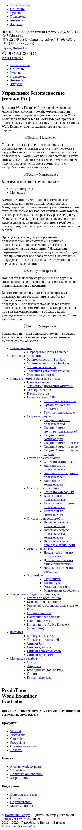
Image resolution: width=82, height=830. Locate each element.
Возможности (20, 5)
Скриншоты (52, 579)
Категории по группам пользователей (60, 505)
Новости (16, 750)
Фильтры (16, 632)
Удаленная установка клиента (48, 371)
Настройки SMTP (39, 620)
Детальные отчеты (40, 549)
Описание (17, 9)
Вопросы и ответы (23, 794)
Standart (15, 731)
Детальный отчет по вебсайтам (58, 569)
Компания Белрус (17, 815)
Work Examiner (12, 58)
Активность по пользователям (54, 467)
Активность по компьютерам (54, 482)
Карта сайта (26, 826)
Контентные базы (39, 677)
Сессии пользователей (60, 401)
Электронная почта (57, 586)
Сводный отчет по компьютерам (57, 437)
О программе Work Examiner (47, 352)
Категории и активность (44, 602)
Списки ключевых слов (44, 651)
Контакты (17, 20)
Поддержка (18, 16)
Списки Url (35, 643)
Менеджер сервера (23, 658)
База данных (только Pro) (45, 670)
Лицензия (34, 666)
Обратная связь (21, 802)
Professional (18, 735)
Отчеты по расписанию (44, 598)
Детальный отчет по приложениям (58, 554)
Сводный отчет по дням (61, 446)
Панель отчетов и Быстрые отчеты (35, 378)
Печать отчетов (38, 393)
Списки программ (40, 655)
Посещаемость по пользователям (56, 524)
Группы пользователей (60, 412)
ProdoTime (17, 742)
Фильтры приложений (43, 639)
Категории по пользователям (54, 497)
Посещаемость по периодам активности (59, 543)
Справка (16, 798)
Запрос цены (19, 778)
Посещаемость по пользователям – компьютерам (56, 533)
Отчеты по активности (43, 458)
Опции (32, 673)
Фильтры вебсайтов (41, 636)
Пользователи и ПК (41, 397)
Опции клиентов (39, 613)
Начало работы (21, 348)
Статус (32, 662)
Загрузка (16, 24)
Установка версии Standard (46, 359)
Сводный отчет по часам (61, 443)
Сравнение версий (23, 746)
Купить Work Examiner (26, 766)
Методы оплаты (21, 805)
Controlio (16, 738)
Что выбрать (19, 770)
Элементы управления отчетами (50, 386)
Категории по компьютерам (53, 512)
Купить (15, 13)
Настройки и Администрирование (35, 594)
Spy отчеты (35, 575)
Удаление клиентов (41, 374)
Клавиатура (52, 583)
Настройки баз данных (43, 617)
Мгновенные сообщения (61, 590)
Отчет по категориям (59, 492)
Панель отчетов (38, 382)
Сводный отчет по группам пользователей (61, 429)
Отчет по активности (59, 461)
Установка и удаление (25, 355)
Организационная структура (57, 406)
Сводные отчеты (39, 416)
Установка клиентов (41, 367)
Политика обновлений (26, 774)
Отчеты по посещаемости (45, 518)
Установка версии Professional (48, 363)
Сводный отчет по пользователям (57, 422)
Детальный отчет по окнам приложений (58, 562)
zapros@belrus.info (15, 48)
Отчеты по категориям (43, 488)
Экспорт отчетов (39, 390)
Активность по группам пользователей (61, 475)
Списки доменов (39, 647)
